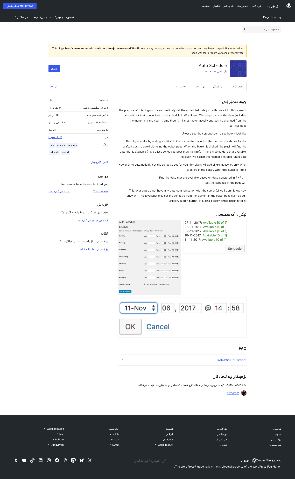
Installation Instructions (232, 360)
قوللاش (52, 86)
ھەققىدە (277, 428)
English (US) (55, 137)
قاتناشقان (114, 428)
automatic (72, 145)
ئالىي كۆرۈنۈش (99, 162)
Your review (100, 191)
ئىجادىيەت (181, 86)
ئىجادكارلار (168, 439)
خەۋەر (278, 434)
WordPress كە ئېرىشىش (20, 5)
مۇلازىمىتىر (276, 439)
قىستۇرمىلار (221, 439)
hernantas (210, 71)
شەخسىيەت (275, 444)
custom (61, 145)
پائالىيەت (114, 434)
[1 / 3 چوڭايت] (242, 225)
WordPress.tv (164, 444)
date (52, 145)
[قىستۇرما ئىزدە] (245, 29)
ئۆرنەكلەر (222, 434)
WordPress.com (54, 428)
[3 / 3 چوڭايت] (242, 302)
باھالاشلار (218, 86)
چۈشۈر (54, 68)
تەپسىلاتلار (237, 86)
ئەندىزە (223, 444)
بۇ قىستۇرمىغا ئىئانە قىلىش (93, 249)
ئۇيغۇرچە (244, 460)
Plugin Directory (272, 17)
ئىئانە (115, 439)
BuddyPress (56, 444)
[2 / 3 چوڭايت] (176, 225)
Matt (61, 434)
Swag (114, 444)
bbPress (58, 439)
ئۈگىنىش (169, 428)
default (65, 152)
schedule (54, 152)
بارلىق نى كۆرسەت (59, 191)
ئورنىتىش (200, 86)
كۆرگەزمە (222, 428)
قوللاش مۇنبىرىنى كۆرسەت (92, 220)
